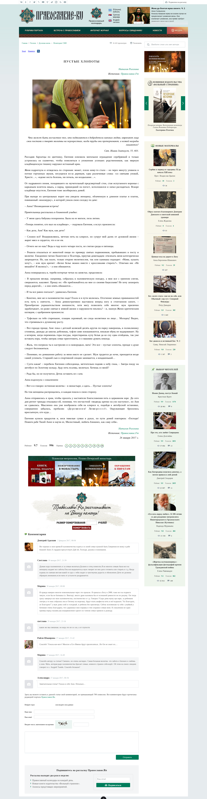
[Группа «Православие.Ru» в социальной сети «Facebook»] (30, 2)
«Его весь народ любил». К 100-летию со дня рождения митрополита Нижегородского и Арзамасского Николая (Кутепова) (165, 518)
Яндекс (48, 704)
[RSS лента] (60, 2)
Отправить (127, 757)
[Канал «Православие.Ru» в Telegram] (52, 2)
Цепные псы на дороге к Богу (165, 256)
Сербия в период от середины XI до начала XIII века (165, 171)
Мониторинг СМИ (60, 43)
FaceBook (37, 704)
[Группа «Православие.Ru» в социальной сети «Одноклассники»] (26, 2)
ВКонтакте (43, 704)
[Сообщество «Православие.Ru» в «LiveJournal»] (39, 2)
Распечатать (137, 43)
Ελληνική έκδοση (117, 10)
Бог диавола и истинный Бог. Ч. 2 (165, 340)
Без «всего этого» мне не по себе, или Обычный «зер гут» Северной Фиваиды (164, 298)
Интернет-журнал (99, 30)
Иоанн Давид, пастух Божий (165, 393)
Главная (24, 43)
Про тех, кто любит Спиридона (165, 432)
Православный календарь (96, 22)
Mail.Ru (53, 704)
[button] (136, 23)
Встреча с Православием (67, 30)
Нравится (31, 51)
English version (116, 21)
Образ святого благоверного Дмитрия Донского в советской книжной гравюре (165, 214)
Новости (157, 30)
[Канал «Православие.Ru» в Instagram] (56, 2)
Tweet (24, 51)
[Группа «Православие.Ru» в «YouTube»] (43, 2)
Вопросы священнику (130, 30)
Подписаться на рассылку (178, 2)
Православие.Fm (130, 73)
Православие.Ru (48, 697)
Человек (33, 43)
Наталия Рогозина (129, 69)
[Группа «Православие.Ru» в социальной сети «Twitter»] (34, 2)
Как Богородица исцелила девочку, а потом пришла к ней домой (164, 473)
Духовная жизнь (44, 43)
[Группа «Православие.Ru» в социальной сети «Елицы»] (47, 2)
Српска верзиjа (116, 16)
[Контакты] (65, 2)
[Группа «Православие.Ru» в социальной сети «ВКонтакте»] (21, 2)
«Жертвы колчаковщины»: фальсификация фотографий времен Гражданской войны (164, 564)
